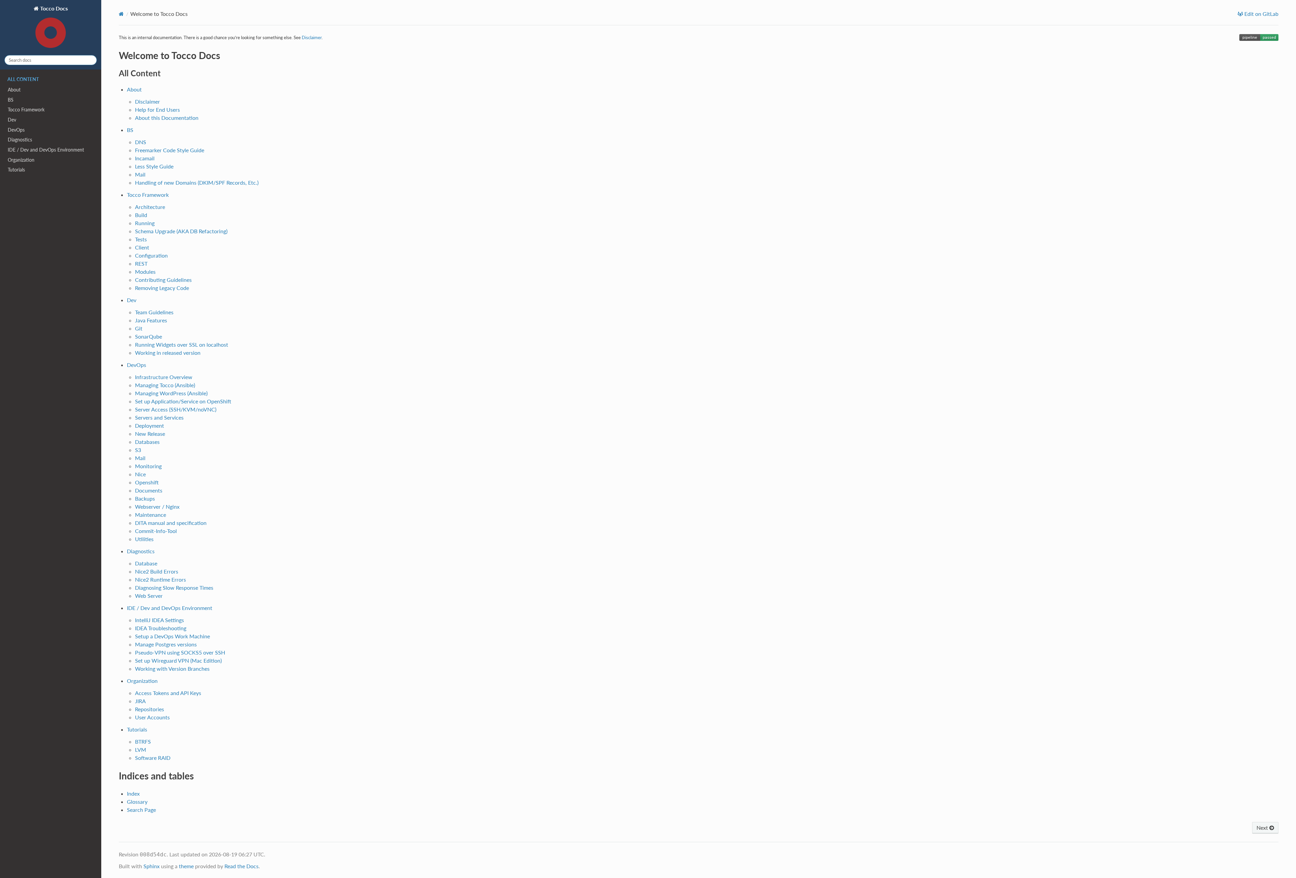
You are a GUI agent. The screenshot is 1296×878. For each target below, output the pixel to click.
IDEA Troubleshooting (160, 628)
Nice (140, 474)
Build (141, 215)
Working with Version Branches (172, 668)
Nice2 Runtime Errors (160, 579)
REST (141, 263)
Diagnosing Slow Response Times (174, 587)
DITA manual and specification (171, 523)
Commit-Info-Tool (156, 531)
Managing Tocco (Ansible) (165, 385)
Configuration (151, 255)
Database (146, 563)
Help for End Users (157, 109)
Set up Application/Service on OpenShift (183, 401)
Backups (145, 498)
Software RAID (152, 757)
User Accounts (152, 717)
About (14, 89)
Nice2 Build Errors (156, 571)
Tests (141, 239)
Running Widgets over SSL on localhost (181, 344)
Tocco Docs (53, 8)
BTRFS (143, 741)
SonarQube (148, 336)
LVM (140, 749)
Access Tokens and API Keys (168, 693)
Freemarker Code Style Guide (169, 150)
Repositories (149, 709)
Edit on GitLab (1260, 14)
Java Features (151, 320)
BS (11, 100)
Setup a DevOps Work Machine (172, 636)
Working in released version (167, 352)
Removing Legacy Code (162, 288)
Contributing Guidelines (163, 279)
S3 (138, 450)
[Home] (121, 14)
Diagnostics (20, 139)
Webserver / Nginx (157, 506)
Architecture (150, 207)
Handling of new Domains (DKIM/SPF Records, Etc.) (197, 182)
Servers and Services (159, 417)
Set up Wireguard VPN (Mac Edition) (178, 660)
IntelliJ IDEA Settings (159, 620)
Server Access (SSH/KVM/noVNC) (175, 409)
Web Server (149, 595)
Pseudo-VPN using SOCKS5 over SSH (180, 652)
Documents (148, 490)
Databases (147, 441)
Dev (12, 120)
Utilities (144, 539)
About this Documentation (166, 117)
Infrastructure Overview (163, 377)
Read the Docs (241, 866)
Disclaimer (147, 101)
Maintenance (150, 514)
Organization (21, 160)
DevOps (16, 130)
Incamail (145, 158)
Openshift (147, 482)
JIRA (140, 701)
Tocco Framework (26, 109)
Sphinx (151, 866)
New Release (150, 433)
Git (138, 328)
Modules (145, 271)
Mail (140, 174)
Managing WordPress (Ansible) (171, 393)
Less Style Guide (154, 166)
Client (142, 247)
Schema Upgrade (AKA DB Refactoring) (181, 231)
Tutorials (16, 169)
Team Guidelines (154, 312)
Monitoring (148, 466)
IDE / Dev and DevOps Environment (46, 150)
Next (1263, 827)
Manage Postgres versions (166, 644)
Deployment (149, 425)
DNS (140, 142)
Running (145, 223)
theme (186, 866)
